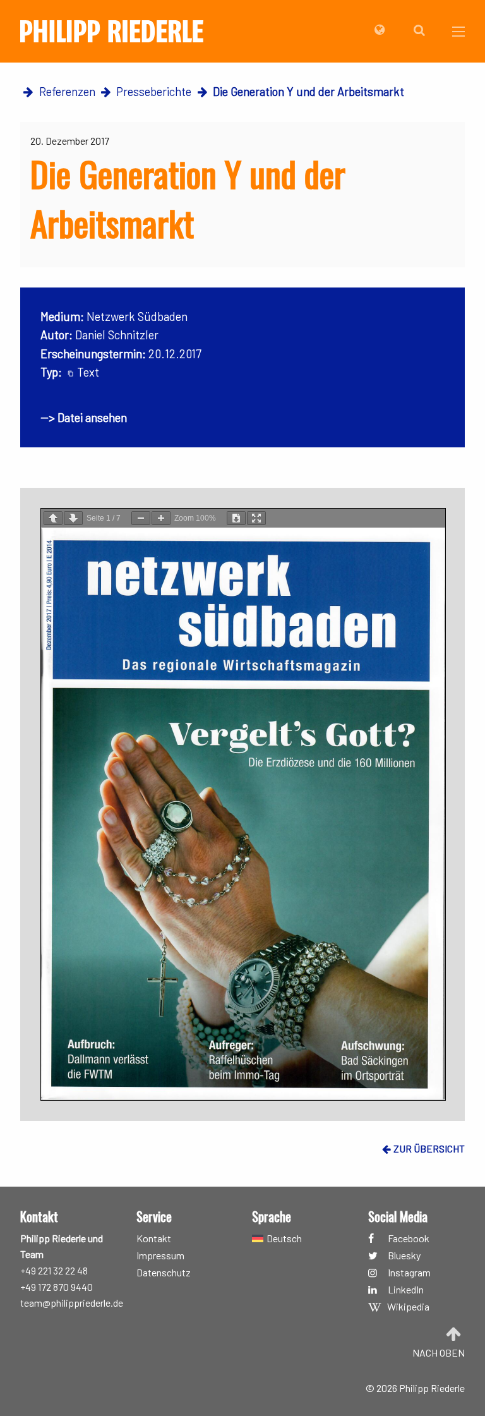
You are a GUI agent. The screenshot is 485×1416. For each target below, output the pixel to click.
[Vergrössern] (161, 518)
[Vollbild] (256, 518)
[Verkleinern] (140, 518)
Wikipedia (408, 1307)
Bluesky (404, 1255)
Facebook (408, 1238)
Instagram (409, 1273)
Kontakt (153, 1238)
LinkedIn (406, 1290)
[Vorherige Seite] (53, 518)
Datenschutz (163, 1273)
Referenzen (67, 92)
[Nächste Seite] (73, 518)
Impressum (160, 1255)
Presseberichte (153, 92)
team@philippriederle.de (71, 1303)
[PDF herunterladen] (236, 518)
